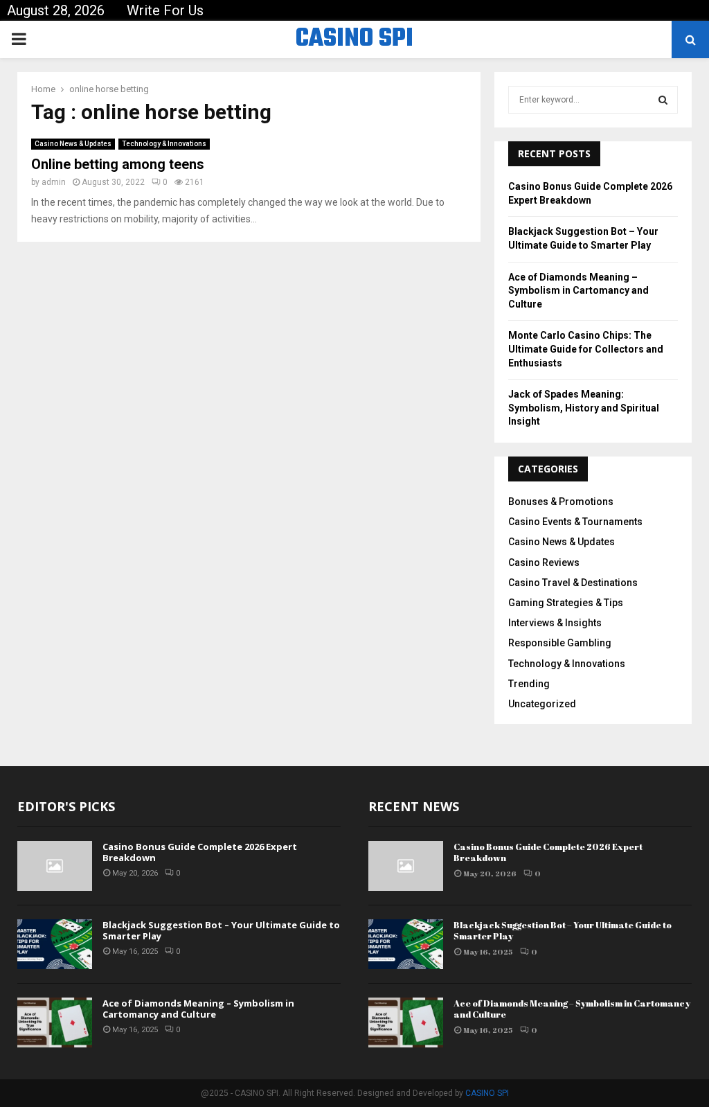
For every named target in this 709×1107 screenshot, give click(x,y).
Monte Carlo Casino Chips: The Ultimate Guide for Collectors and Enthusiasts (585, 349)
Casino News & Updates (73, 144)
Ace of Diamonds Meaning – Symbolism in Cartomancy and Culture (578, 291)
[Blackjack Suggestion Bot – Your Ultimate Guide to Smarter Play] (54, 944)
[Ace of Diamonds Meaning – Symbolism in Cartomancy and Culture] (54, 1022)
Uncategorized (542, 703)
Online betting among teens (117, 164)
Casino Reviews (544, 562)
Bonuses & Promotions (560, 501)
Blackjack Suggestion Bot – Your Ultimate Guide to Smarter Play (221, 931)
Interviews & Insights (555, 622)
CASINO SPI (354, 39)
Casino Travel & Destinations (573, 582)
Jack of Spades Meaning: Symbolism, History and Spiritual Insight (583, 408)
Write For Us (165, 10)
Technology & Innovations (164, 144)
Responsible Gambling (559, 642)
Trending (529, 683)
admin (54, 182)
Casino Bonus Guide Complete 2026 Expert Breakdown (199, 852)
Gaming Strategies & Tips (565, 602)
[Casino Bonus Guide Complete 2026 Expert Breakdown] (54, 866)
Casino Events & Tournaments (575, 521)
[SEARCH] (663, 100)
